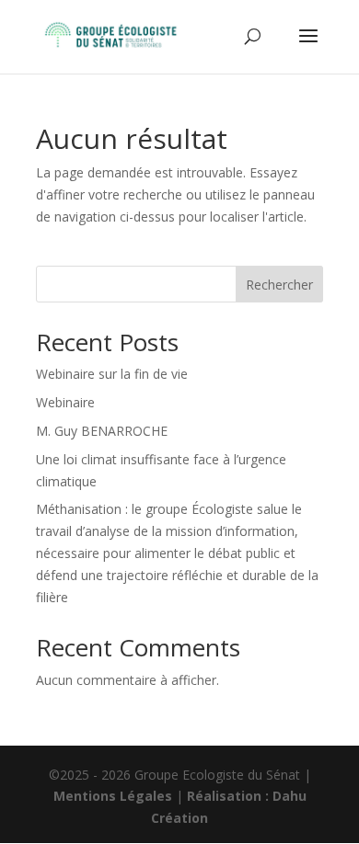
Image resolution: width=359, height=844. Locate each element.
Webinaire (65, 402)
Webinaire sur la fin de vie (112, 373)
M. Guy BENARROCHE (102, 430)
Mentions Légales (112, 795)
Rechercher (279, 284)
